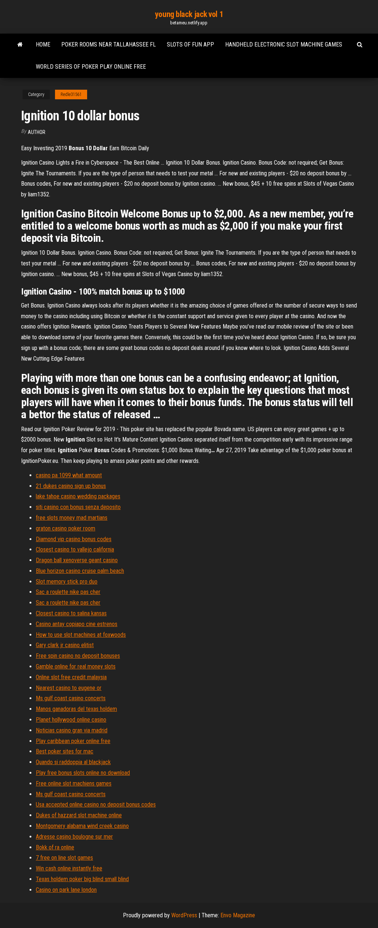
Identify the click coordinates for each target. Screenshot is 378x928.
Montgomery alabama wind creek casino (82, 825)
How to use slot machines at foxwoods (81, 634)
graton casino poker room (65, 528)
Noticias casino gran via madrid (71, 730)
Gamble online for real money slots (76, 666)
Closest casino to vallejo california (75, 549)
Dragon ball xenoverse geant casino (77, 560)
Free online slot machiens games (73, 783)
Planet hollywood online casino (71, 719)
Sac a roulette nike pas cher (68, 591)
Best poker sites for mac (64, 751)
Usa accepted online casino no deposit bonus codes (96, 804)
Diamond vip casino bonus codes (73, 539)
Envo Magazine (237, 915)
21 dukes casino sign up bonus (71, 485)
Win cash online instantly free (69, 868)
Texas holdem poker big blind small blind (82, 879)
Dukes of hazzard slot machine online (79, 815)
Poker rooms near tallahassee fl (108, 44)
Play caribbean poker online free (73, 741)
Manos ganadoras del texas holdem (76, 708)
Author (36, 132)
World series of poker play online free (91, 66)
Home (43, 44)
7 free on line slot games (64, 857)
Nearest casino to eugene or (69, 687)
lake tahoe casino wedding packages (78, 496)
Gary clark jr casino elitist (65, 645)
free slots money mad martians (71, 517)
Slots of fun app (190, 44)
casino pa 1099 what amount (69, 475)
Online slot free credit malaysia (71, 677)
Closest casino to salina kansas (71, 613)
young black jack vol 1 (189, 14)
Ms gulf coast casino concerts (71, 698)
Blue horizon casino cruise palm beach (80, 570)
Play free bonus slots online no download (83, 772)
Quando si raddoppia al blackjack (73, 762)
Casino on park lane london (66, 889)
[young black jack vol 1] (20, 45)
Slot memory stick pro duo (66, 581)
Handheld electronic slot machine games (283, 44)
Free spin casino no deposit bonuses (78, 655)
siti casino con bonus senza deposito (78, 507)
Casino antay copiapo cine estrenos (76, 624)
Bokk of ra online (55, 847)
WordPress (184, 915)
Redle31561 (71, 94)
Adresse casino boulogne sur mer (74, 836)
